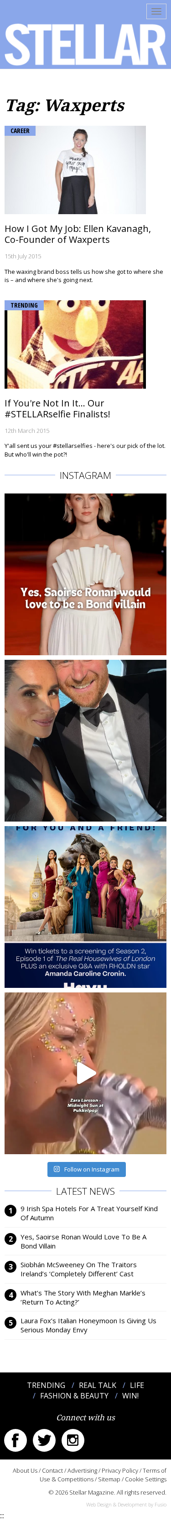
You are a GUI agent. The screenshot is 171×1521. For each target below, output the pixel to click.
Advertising (82, 1470)
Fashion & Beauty (74, 1395)
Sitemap (109, 1479)
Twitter (44, 1440)
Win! (130, 1395)
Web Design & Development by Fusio (126, 1504)
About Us (25, 1470)
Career (20, 130)
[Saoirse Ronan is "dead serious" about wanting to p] (85, 574)
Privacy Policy (120, 1470)
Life (137, 1385)
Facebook (15, 1440)
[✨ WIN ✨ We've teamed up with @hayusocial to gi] (85, 907)
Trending (24, 305)
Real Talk (97, 1385)
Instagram (73, 1440)
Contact (52, 1470)
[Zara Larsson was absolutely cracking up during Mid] (85, 1073)
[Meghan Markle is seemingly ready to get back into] (85, 741)
